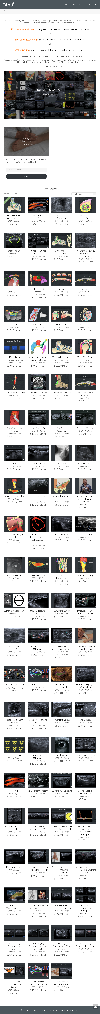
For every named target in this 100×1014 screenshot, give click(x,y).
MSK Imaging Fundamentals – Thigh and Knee (61, 946)
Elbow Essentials (38, 324)
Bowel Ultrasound (38, 463)
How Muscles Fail (38, 428)
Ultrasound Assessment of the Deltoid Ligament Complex (85, 870)
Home (67, 4)
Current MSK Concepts (62, 791)
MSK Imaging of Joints (14, 867)
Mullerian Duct (14, 755)
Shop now (50, 99)
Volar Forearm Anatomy (38, 791)
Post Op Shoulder (14, 575)
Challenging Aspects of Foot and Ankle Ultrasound (62, 870)
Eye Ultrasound (61, 755)
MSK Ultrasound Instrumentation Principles (85, 908)
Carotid (14, 791)
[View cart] (95, 4)
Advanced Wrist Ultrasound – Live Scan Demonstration (62, 649)
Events (83, 4)
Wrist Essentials (14, 324)
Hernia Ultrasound (38, 684)
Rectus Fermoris (38, 575)
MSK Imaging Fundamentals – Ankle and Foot (38, 946)
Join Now (26, 176)
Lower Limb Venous (61, 720)
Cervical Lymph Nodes (85, 755)
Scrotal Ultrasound (85, 720)
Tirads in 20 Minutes (85, 428)
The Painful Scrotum (38, 392)
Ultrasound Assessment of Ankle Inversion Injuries (38, 908)
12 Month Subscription (14, 684)
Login (90, 4)
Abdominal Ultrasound (85, 463)
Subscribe (75, 4)
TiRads (14, 463)
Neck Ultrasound (62, 463)
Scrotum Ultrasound (85, 324)
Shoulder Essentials (61, 324)
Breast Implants (14, 251)
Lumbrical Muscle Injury (14, 611)
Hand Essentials (85, 289)
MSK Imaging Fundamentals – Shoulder (14, 984)
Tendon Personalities (62, 392)
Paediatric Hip (85, 534)
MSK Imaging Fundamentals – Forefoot (14, 946)
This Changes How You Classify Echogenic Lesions (85, 253)
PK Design (75, 1010)
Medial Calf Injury (85, 575)
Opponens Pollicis (62, 534)
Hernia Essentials (61, 289)
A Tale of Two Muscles (14, 496)
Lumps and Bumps (62, 611)
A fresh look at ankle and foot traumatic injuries (85, 499)
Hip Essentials (14, 289)
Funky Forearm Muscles (14, 392)
